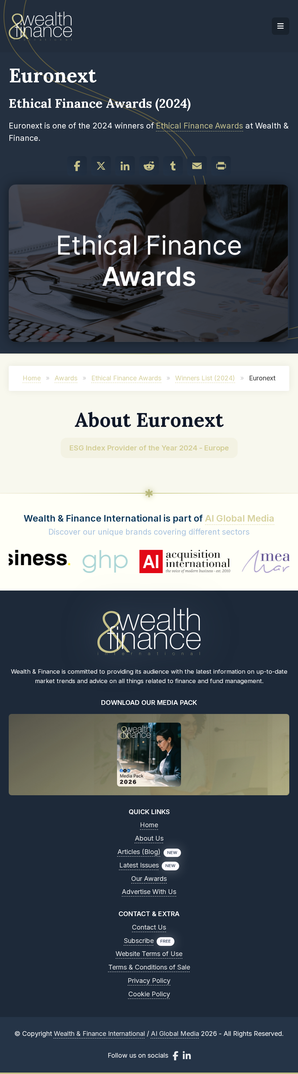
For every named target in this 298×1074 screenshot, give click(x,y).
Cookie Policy (149, 994)
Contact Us (149, 927)
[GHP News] (77, 561)
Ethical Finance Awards (199, 125)
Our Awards (149, 878)
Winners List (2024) (205, 378)
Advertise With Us (149, 891)
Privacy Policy (149, 980)
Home (32, 378)
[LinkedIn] (125, 166)
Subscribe (139, 940)
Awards (66, 378)
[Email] (197, 166)
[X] (101, 166)
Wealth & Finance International (99, 1033)
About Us (149, 838)
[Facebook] (77, 166)
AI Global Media (239, 518)
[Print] (221, 166)
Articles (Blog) (139, 851)
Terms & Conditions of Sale (149, 967)
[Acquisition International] (157, 561)
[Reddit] (149, 166)
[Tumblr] (173, 166)
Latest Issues (139, 865)
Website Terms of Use (149, 953)
